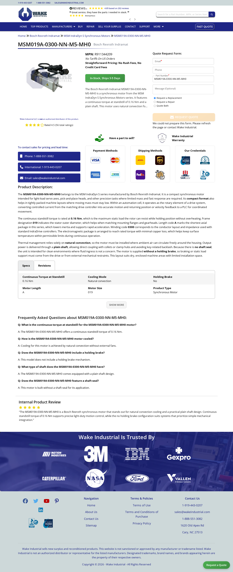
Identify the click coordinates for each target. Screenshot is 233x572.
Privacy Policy (142, 523)
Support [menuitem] (144, 26)
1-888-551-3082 (43, 2)
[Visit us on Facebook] (25, 501)
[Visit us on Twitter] (36, 501)
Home (22, 36)
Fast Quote (205, 26)
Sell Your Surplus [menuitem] (109, 26)
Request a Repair (166, 101)
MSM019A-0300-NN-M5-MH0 (132, 36)
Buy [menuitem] (80, 26)
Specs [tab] (26, 265)
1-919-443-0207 (25, 2)
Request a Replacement (169, 97)
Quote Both (163, 105)
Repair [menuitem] (90, 26)
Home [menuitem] (23, 26)
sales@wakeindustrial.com (69, 2)
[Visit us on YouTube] (46, 501)
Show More (116, 304)
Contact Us (91, 519)
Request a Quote (216, 565)
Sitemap (91, 525)
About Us (91, 512)
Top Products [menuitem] (39, 26)
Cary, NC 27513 (192, 532)
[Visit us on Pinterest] (56, 501)
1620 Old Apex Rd (192, 525)
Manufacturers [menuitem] (62, 26)
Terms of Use (142, 505)
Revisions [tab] (44, 265)
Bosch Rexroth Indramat (45, 36)
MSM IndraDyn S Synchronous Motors (87, 36)
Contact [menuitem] (130, 26)
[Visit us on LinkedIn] (41, 509)
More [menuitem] (157, 26)
